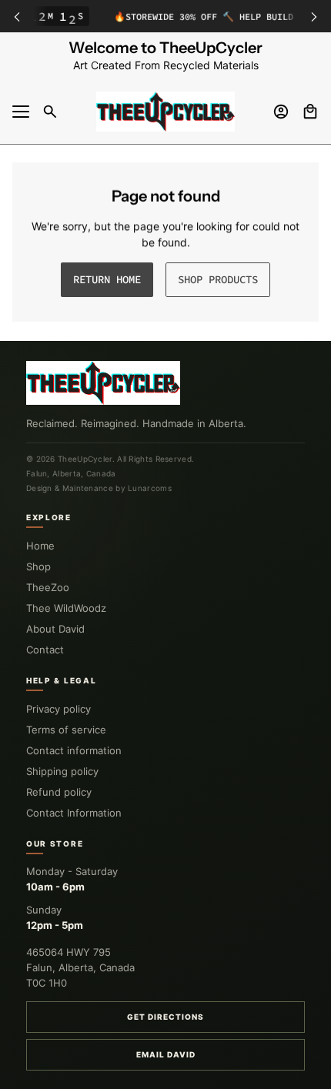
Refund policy (59, 792)
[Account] (280, 111)
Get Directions (165, 1016)
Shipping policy (62, 771)
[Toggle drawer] (20, 111)
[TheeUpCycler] (165, 112)
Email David (166, 1054)
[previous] (17, 16)
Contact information (74, 750)
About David (55, 629)
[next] (314, 16)
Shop (38, 566)
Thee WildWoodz (66, 608)
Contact (45, 649)
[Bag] (310, 111)
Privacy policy (58, 709)
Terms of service (66, 729)
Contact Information (74, 813)
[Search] (50, 111)
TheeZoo (47, 587)
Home (40, 545)
